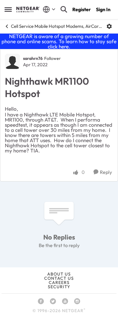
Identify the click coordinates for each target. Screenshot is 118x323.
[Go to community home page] (28, 9)
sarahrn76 (33, 58)
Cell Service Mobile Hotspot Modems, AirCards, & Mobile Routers (56, 26)
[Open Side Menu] (8, 9)
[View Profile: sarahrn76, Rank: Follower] (12, 61)
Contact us (59, 278)
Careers (59, 282)
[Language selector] (49, 9)
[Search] (63, 9)
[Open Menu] (109, 26)
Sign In (103, 9)
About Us (59, 274)
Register (81, 9)
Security (59, 286)
